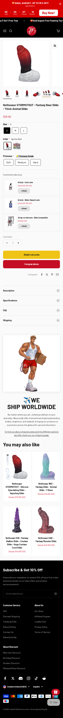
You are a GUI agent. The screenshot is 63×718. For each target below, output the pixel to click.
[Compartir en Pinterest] (52, 274)
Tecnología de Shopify (38, 709)
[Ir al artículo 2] (17, 94)
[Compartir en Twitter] (47, 274)
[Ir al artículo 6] (56, 94)
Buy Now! (48, 13)
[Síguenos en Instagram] (28, 678)
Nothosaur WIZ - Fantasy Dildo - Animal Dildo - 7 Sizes (46, 486)
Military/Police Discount (14, 668)
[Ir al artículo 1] (7, 94)
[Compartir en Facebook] (41, 274)
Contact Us (8, 632)
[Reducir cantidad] (7, 243)
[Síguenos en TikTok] (36, 678)
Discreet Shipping (11, 616)
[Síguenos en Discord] (21, 678)
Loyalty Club (40, 621)
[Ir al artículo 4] (36, 94)
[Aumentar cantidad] (18, 243)
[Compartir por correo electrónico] (57, 274)
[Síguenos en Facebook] (5, 678)
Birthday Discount (11, 658)
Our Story (39, 611)
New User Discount (12, 652)
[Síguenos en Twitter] (13, 678)
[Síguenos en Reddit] (44, 678)
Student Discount (11, 663)
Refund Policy (9, 627)
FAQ (5, 611)
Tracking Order (10, 621)
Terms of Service (42, 632)
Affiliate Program (42, 616)
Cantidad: (7, 236)
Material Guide (9, 637)
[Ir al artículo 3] (27, 94)
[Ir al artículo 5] (46, 94)
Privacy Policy (41, 627)
